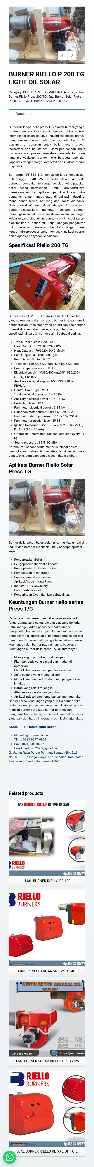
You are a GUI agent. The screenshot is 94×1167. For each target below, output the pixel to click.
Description (24, 114)
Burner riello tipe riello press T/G (31, 127)
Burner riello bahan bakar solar (30, 542)
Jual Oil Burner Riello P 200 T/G (45, 101)
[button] (9, 1157)
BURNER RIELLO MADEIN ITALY (46, 92)
